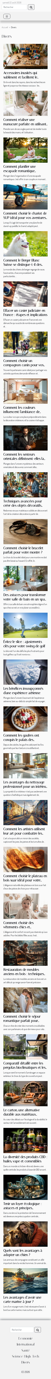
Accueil (5, 27)
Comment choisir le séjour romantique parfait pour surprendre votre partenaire (22, 1020)
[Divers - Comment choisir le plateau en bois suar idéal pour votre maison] (25, 859)
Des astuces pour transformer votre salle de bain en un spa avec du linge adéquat (24, 599)
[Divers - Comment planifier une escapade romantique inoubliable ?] (25, 149)
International (26, 1344)
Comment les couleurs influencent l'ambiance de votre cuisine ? (21, 412)
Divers (25, 1362)
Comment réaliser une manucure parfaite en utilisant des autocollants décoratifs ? (24, 124)
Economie (25, 1338)
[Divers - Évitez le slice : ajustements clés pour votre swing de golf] (25, 625)
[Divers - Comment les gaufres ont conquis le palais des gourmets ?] (25, 718)
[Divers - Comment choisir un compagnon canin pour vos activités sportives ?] (25, 343)
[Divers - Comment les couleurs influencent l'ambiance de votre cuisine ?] (25, 390)
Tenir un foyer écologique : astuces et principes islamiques (22, 1208)
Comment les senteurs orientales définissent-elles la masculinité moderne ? (23, 458)
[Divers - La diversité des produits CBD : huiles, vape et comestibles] (25, 1140)
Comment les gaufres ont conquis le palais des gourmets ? (21, 739)
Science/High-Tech (25, 1356)
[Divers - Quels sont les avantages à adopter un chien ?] (25, 1233)
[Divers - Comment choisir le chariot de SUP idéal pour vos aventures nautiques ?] (25, 196)
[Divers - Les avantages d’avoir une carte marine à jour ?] (25, 1280)
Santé (26, 1350)
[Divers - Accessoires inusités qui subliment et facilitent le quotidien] (25, 56)
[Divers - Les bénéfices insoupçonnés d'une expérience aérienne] (25, 671)
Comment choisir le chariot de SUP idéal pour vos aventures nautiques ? (25, 217)
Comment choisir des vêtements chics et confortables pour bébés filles (24, 927)
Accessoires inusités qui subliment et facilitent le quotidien (20, 77)
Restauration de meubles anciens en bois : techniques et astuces (23, 974)
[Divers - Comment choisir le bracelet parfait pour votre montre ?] (25, 531)
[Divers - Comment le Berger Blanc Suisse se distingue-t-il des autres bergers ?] (25, 243)
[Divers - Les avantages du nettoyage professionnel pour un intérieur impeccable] (25, 765)
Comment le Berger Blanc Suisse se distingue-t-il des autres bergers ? (22, 264)
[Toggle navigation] (6, 16)
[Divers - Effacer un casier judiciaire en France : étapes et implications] (25, 293)
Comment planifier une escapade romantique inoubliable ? (19, 171)
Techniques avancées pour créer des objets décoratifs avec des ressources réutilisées (25, 505)
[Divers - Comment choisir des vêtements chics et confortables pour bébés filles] (25, 906)
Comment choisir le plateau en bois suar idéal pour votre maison (25, 880)
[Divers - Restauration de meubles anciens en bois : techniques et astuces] (25, 952)
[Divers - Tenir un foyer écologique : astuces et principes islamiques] (25, 1186)
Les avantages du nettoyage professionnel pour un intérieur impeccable (25, 786)
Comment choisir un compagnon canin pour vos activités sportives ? (23, 365)
